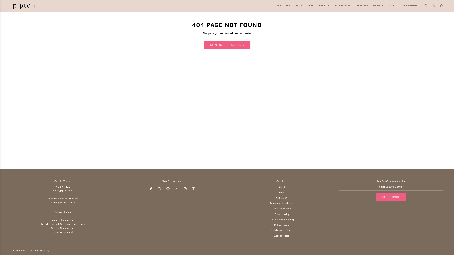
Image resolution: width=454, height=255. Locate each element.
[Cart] (441, 6)
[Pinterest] (168, 189)
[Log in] (434, 6)
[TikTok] (193, 189)
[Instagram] (159, 189)
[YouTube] (176, 189)
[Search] (426, 6)
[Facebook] (151, 189)
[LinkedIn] (185, 189)
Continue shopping (227, 45)
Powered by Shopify (40, 250)
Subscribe (391, 197)
